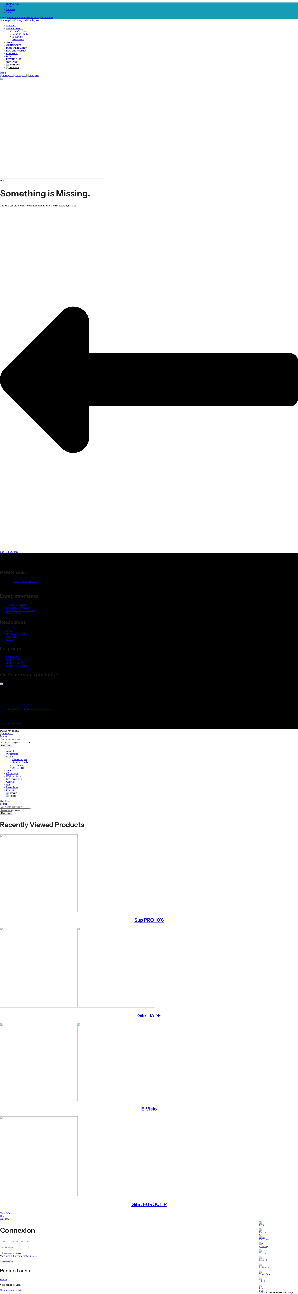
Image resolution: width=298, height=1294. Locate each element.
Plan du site (12, 636)
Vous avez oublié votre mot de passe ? (18, 1256)
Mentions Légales (15, 613)
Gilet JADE (149, 1016)
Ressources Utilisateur (17, 634)
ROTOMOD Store (15, 663)
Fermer (3, 736)
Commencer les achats (11, 1290)
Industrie (10, 9)
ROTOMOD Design (16, 665)
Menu (3, 72)
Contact (10, 639)
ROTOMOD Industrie (17, 660)
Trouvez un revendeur (17, 605)
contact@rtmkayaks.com (25, 581)
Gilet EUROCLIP (149, 1204)
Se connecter (7, 1261)
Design (9, 6)
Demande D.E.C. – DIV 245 (20, 610)
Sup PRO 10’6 (149, 920)
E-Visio (149, 1109)
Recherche (6, 745)
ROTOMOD (12, 3)
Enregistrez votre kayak (17, 607)
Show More (6, 1213)
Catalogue (11, 631)
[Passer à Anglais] (12, 67)
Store (8, 12)
